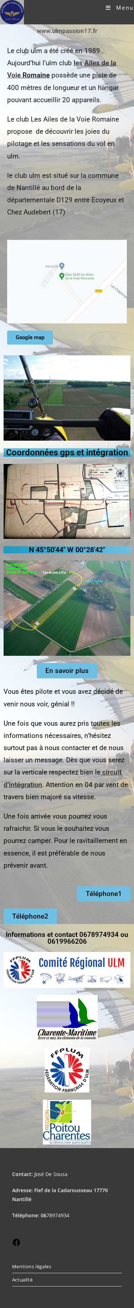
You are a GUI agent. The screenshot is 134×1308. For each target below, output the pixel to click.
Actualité (22, 1279)
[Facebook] (16, 1244)
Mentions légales (31, 1266)
